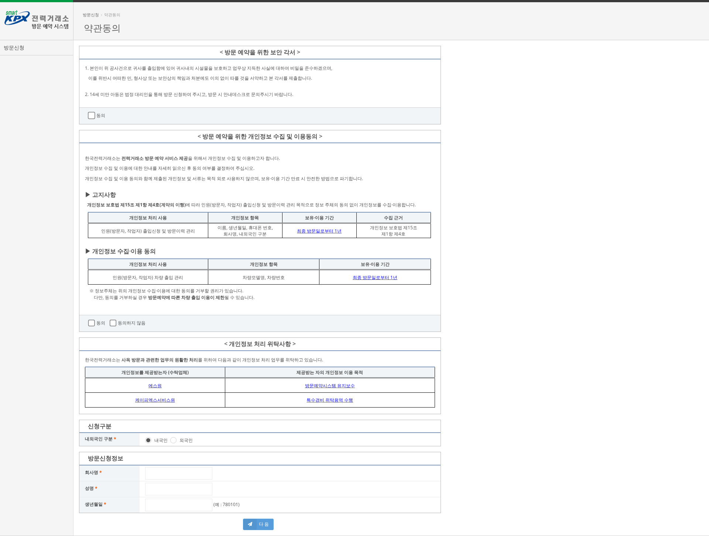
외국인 (186, 440)
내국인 (161, 440)
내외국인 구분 (99, 439)
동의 (100, 115)
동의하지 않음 (131, 323)
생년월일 (94, 504)
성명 (89, 488)
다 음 (264, 524)
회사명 (91, 472)
